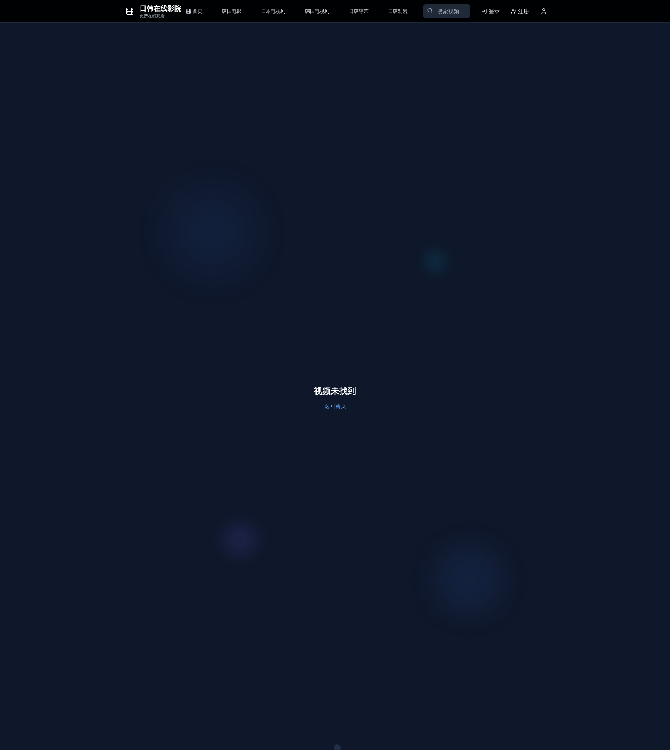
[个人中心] (543, 11)
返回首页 (335, 406)
